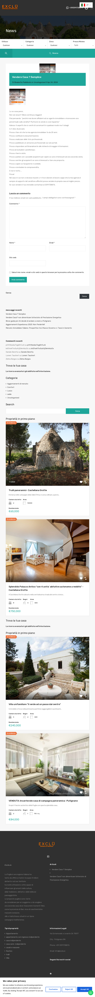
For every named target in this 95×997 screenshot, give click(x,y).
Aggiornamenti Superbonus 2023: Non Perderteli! (25, 324)
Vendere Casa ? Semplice (16, 314)
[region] (47, 987)
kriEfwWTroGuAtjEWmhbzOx (42, 348)
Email (52, 243)
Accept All (85, 989)
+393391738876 (76, 8)
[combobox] (12, 46)
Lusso (9, 391)
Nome (12, 243)
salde (9, 394)
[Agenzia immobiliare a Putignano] (10, 13)
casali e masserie (12, 947)
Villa (7, 958)
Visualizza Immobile (47, 473)
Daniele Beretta (27, 352)
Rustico (9, 951)
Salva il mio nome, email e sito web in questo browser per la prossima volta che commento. (48, 272)
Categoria (29, 42)
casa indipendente (13, 940)
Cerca (8, 293)
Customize (53, 989)
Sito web (12, 257)
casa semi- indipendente (16, 944)
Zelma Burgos (25, 359)
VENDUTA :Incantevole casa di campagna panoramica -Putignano (43, 800)
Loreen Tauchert (28, 355)
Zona (51, 42)
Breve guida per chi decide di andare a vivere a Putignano (28, 321)
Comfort (10, 387)
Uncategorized (40, 82)
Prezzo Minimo (79, 42)
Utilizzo (5, 42)
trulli (8, 954)
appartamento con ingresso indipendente (23, 937)
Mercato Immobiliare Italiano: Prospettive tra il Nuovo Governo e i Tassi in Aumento (39, 328)
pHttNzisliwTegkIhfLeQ (36, 345)
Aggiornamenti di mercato (17, 384)
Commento (14, 204)
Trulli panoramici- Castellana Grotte (28, 490)
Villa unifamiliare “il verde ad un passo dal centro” (35, 704)
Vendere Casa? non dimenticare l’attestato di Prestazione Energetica (33, 317)
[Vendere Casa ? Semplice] (47, 72)
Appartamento (12, 933)
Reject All (69, 989)
